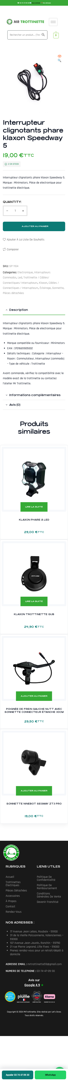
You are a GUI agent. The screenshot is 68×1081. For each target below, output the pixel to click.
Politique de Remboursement (47, 886)
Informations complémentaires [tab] (34, 395)
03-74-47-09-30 (24, 3)
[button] (59, 58)
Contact (10, 906)
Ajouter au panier (35, 226)
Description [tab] (18, 309)
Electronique (25, 272)
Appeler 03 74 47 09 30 (17, 1074)
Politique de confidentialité (46, 878)
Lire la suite (34, 507)
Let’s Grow (56, 1011)
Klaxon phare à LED (34, 519)
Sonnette (58, 288)
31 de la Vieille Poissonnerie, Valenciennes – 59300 (36, 937)
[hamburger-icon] (53, 22)
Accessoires (13, 896)
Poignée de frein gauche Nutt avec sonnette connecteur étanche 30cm (34, 710)
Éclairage (45, 288)
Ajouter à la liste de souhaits (25, 240)
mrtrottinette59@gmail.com (44, 964)
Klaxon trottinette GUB (34, 614)
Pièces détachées (13, 293)
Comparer (13, 249)
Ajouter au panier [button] (34, 696)
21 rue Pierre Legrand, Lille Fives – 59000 (34, 947)
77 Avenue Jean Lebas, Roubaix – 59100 (34, 932)
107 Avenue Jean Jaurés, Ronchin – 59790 (35, 943)
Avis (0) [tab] (14, 404)
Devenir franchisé (47, 902)
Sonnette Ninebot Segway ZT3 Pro (34, 803)
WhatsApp (50, 1074)
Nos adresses (47, 3)
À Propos (11, 901)
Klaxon (43, 283)
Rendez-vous (14, 912)
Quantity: (12, 201)
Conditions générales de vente (49, 895)
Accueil (10, 877)
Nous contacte (36, 3)
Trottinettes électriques (13, 883)
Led (20, 278)
